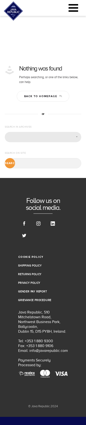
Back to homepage (40, 96)
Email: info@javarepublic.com (43, 350)
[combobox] (43, 137)
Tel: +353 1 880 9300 (35, 341)
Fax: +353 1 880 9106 (35, 346)
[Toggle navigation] (73, 8)
